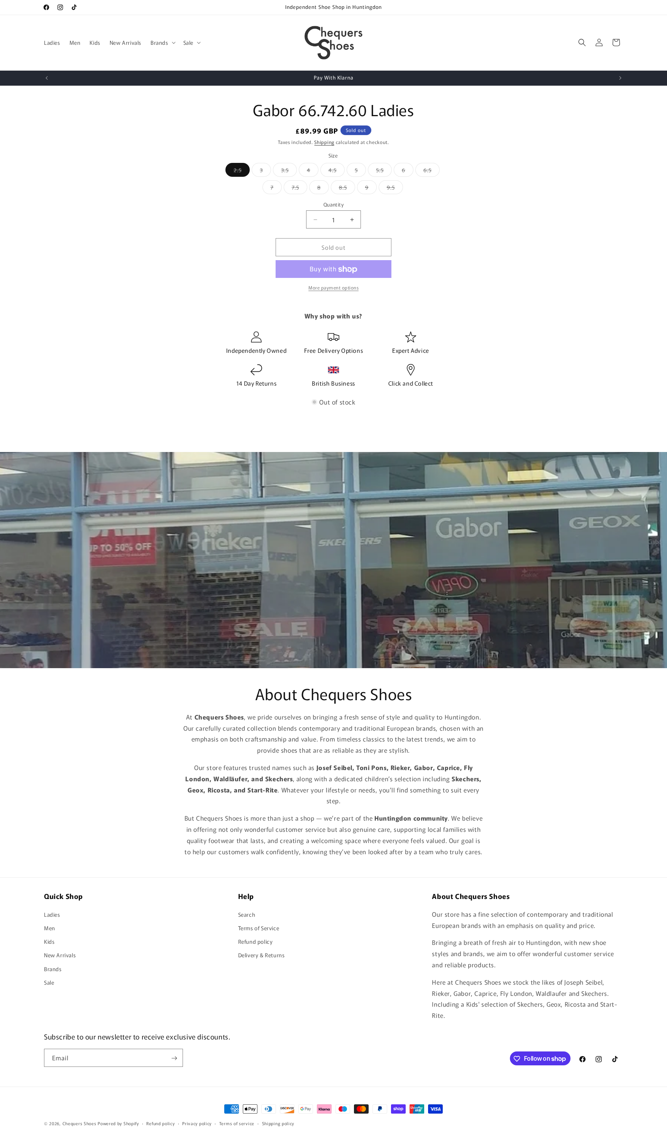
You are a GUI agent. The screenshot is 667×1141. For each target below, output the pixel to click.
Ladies (52, 914)
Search (247, 914)
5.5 (384, 171)
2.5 (242, 171)
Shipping (324, 142)
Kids (49, 941)
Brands (53, 968)
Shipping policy (278, 1123)
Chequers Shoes (79, 1123)
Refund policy (255, 941)
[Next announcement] (620, 78)
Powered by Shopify (118, 1123)
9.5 (395, 188)
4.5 (336, 171)
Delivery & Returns (261, 955)
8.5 (347, 188)
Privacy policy (197, 1123)
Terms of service (236, 1123)
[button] (162, 42)
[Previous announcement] (46, 78)
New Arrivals (60, 955)
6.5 (431, 171)
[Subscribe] (174, 1058)
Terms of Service (258, 927)
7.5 (299, 188)
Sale (49, 982)
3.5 (289, 171)
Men (49, 927)
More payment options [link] (333, 287)
